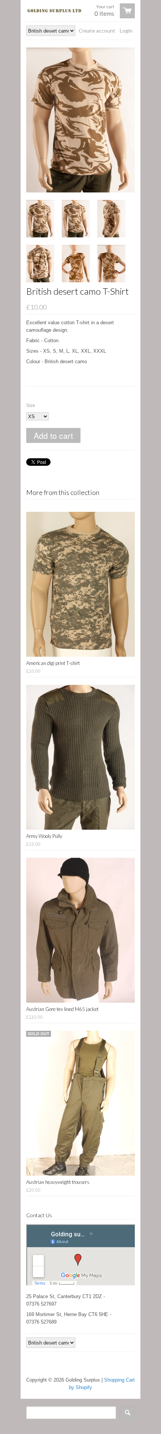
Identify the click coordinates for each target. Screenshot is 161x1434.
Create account (97, 30)
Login (126, 30)
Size (30, 405)
